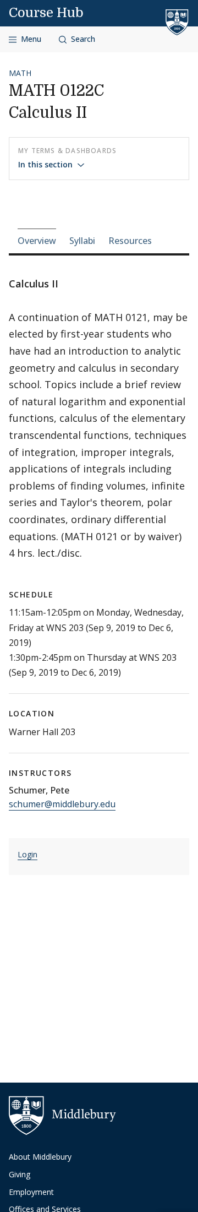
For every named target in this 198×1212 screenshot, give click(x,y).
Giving (19, 1174)
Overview (37, 241)
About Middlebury (40, 1156)
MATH (20, 73)
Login (27, 854)
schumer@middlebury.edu (62, 804)
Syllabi (82, 241)
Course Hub (46, 12)
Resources (130, 241)
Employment (31, 1192)
